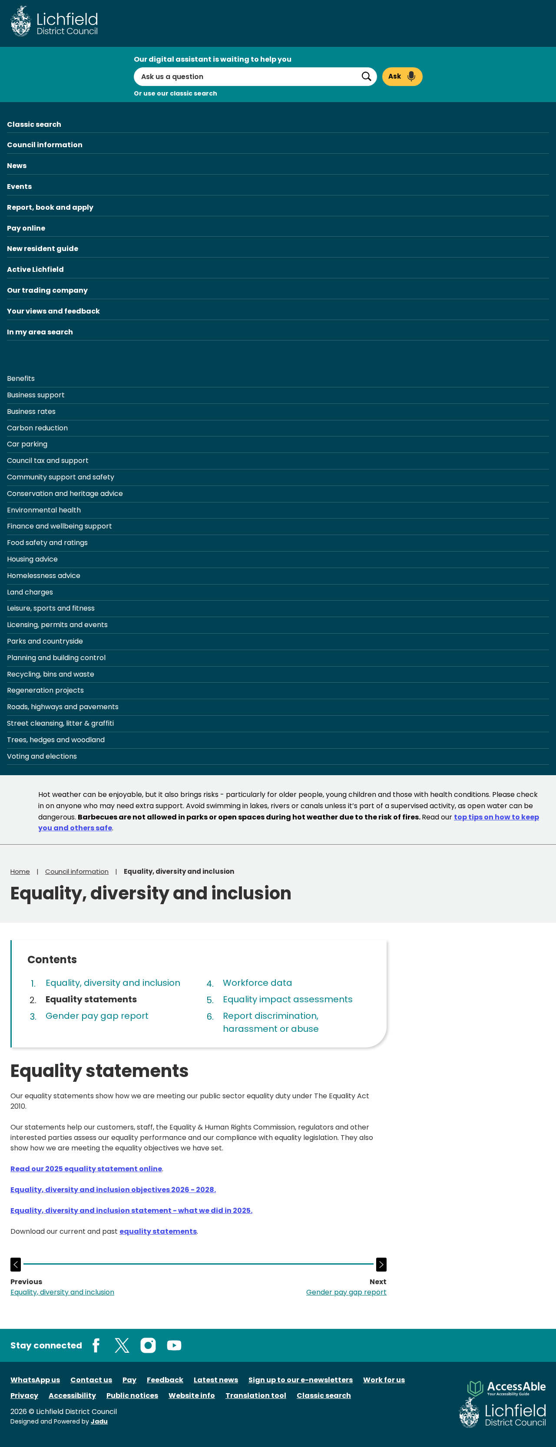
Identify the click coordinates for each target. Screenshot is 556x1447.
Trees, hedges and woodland (56, 740)
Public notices (132, 1396)
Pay (129, 1380)
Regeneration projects (45, 690)
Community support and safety (60, 477)
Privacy (24, 1396)
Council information (45, 145)
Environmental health (44, 510)
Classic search (34, 124)
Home (20, 871)
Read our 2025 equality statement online (86, 1169)
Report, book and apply (50, 207)
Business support (36, 395)
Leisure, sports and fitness (51, 608)
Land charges (30, 592)
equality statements (158, 1231)
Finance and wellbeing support (59, 526)
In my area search (40, 332)
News (16, 166)
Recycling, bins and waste (50, 674)
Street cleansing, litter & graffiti (60, 723)
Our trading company (47, 290)
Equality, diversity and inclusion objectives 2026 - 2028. (113, 1190)
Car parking (27, 444)
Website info (192, 1396)
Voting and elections (42, 756)
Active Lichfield (35, 269)
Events (19, 187)
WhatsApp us (35, 1380)
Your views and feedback (53, 311)
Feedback (165, 1380)
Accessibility (72, 1396)
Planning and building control (56, 658)
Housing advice (32, 559)
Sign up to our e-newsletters (300, 1380)
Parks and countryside (45, 641)
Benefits (21, 378)
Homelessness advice (43, 576)
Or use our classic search (175, 93)
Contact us (91, 1380)
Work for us (384, 1380)
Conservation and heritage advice (65, 494)
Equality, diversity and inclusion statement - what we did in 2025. (131, 1211)
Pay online (26, 228)
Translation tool (255, 1396)
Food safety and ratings (47, 543)
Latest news (216, 1380)
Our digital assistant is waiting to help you (212, 59)
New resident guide (42, 249)
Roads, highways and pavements (63, 707)
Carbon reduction (37, 428)
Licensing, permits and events (57, 625)
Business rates (31, 411)
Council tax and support (48, 461)
